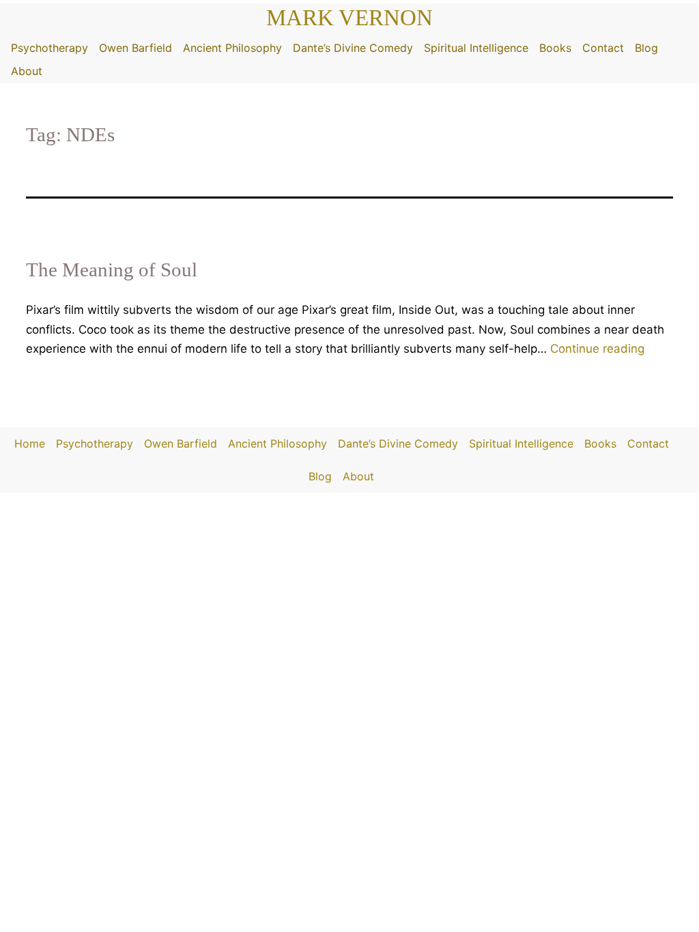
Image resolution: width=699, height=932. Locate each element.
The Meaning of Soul (111, 269)
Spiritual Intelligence (476, 48)
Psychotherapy (49, 48)
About (26, 71)
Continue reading (597, 348)
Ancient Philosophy (232, 48)
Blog (646, 48)
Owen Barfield (135, 48)
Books (555, 48)
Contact (603, 48)
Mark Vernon (349, 17)
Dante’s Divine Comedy (353, 48)
